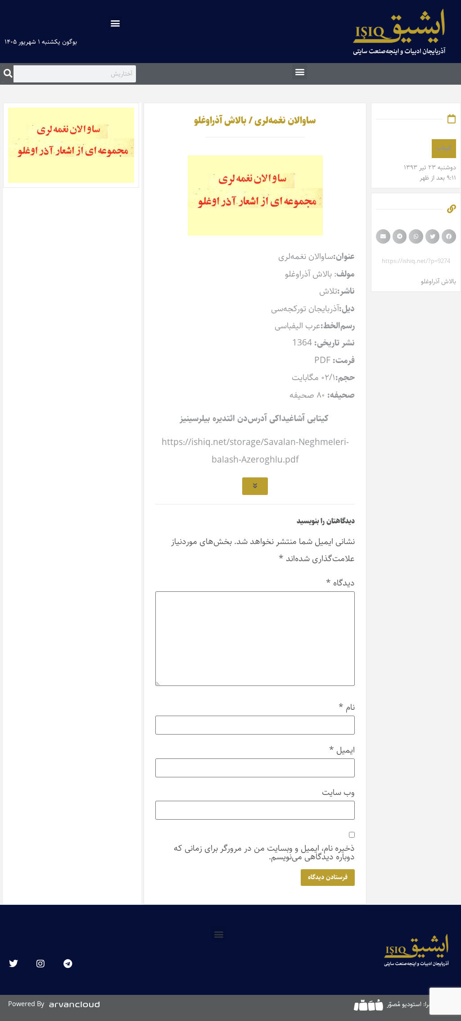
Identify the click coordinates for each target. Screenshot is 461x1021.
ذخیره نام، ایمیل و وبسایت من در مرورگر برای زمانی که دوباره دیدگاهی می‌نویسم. (264, 852)
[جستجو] (8, 73)
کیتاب (444, 148)
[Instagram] (41, 964)
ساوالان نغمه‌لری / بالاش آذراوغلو (255, 120)
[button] (115, 22)
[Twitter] (14, 964)
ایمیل (342, 750)
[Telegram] (68, 964)
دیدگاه (340, 583)
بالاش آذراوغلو (438, 281)
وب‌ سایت (338, 792)
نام (347, 707)
